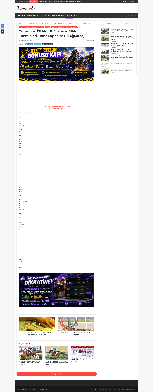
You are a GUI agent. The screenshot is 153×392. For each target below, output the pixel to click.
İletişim (134, 389)
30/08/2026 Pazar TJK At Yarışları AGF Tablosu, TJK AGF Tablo (82, 358)
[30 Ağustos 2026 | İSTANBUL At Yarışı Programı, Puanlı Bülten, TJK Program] (105, 51)
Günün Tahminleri (32, 15)
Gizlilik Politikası (116, 389)
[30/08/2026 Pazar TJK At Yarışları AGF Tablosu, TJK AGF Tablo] (82, 351)
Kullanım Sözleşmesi (127, 389)
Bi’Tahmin (69, 15)
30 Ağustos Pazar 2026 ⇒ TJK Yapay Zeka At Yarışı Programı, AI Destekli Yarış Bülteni (59, 1)
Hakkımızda (102, 389)
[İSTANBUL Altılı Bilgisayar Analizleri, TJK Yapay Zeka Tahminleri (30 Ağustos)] (105, 71)
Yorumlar (127, 23)
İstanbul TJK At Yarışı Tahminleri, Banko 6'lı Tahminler (39, 23)
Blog (75, 15)
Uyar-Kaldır (109, 389)
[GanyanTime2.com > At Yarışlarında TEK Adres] (25, 8)
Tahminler (47, 27)
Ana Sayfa (22, 15)
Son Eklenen (108, 23)
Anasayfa (22, 23)
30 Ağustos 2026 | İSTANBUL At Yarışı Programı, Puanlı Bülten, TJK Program (121, 50)
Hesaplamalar (45, 15)
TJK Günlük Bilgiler (58, 15)
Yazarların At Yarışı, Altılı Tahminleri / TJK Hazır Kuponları (64, 27)
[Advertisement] (56, 94)
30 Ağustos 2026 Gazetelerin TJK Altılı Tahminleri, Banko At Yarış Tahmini (30, 361)
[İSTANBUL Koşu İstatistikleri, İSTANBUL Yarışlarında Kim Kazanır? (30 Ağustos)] (105, 58)
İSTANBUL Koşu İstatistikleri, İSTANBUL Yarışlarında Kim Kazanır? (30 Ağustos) (122, 56)
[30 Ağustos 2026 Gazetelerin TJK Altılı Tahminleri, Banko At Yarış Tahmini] (30, 353)
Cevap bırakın (56, 374)
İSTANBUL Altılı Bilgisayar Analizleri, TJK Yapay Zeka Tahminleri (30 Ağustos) (122, 70)
